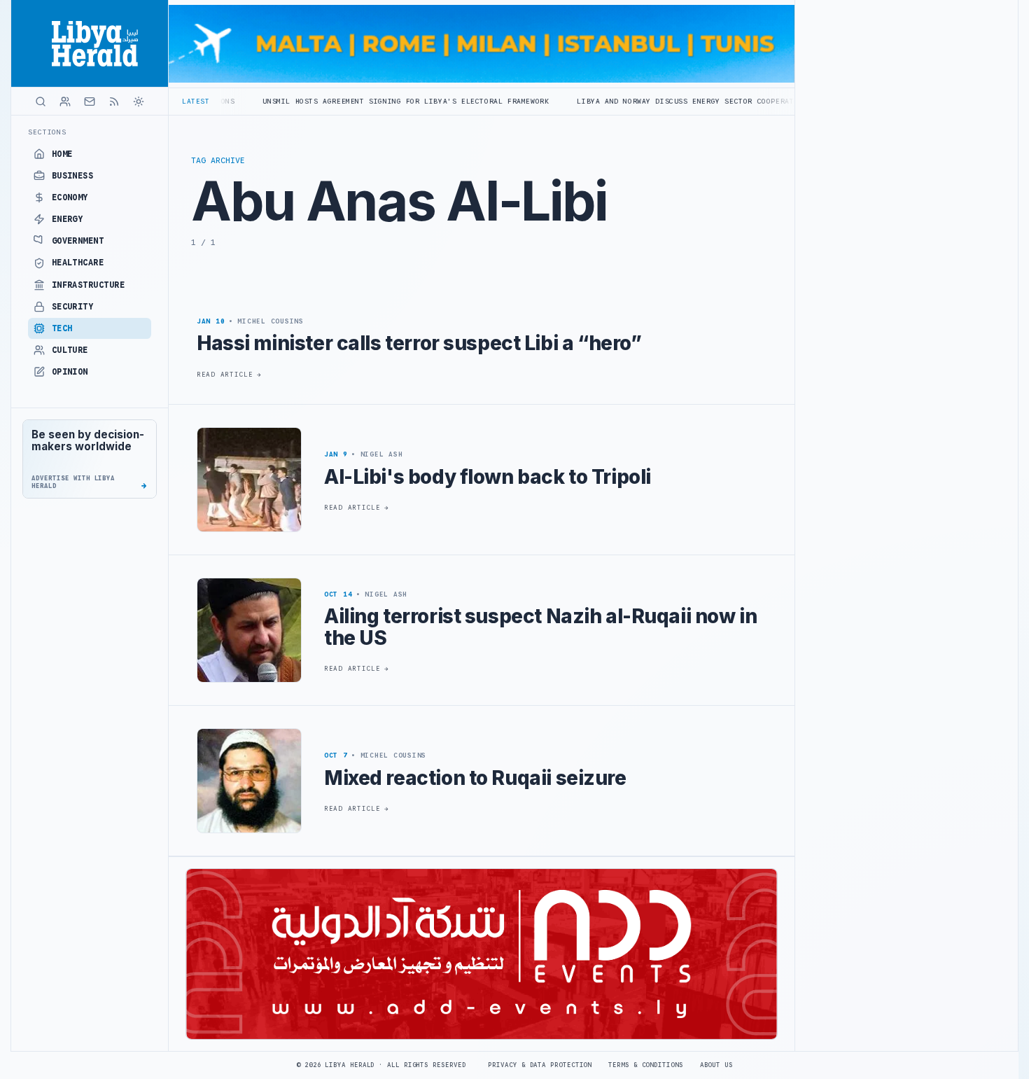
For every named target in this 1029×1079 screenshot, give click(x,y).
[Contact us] (89, 101)
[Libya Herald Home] (89, 43)
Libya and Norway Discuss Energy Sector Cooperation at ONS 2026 (662, 101)
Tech (62, 328)
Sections (47, 132)
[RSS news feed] (114, 101)
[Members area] (65, 101)
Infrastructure (88, 285)
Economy (70, 197)
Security (73, 307)
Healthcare (78, 262)
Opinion (70, 372)
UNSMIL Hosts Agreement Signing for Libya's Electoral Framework (347, 101)
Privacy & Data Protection (540, 1065)
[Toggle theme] (138, 101)
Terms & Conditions (645, 1065)
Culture (70, 350)
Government (78, 241)
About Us (716, 1065)
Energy (67, 219)
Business (73, 176)
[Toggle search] (40, 101)
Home (62, 154)
